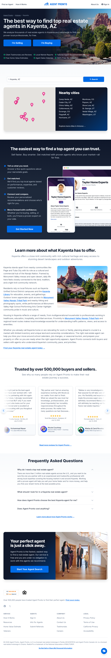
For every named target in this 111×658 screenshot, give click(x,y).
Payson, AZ (87, 102)
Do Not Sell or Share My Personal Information (55, 648)
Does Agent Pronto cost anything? (33, 509)
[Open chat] (104, 651)
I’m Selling (17, 43)
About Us (95, 4)
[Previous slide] (3, 410)
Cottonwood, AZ (66, 108)
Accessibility (88, 631)
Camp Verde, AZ (65, 99)
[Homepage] (55, 4)
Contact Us (61, 622)
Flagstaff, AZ (64, 114)
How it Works (21, 4)
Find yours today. (73, 600)
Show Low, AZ (88, 105)
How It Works (9, 618)
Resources (7, 622)
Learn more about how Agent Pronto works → (55, 517)
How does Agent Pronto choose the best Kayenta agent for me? (47, 500)
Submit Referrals (37, 626)
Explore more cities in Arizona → (72, 126)
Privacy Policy (89, 618)
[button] (31, 105)
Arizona (18, 15)
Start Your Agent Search (29, 569)
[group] (55, 410)
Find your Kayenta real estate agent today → (24, 348)
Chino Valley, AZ (65, 105)
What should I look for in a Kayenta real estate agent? (42, 492)
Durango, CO (64, 111)
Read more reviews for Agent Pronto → (55, 445)
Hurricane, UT (64, 117)
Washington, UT (89, 114)
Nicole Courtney (54, 427)
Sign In (106, 4)
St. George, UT (88, 108)
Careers (60, 631)
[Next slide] (107, 410)
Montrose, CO (88, 99)
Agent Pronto (8, 15)
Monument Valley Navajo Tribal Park (82, 318)
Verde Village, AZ (89, 111)
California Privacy (90, 626)
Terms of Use (88, 622)
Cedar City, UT (65, 102)
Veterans (7, 631)
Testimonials (62, 626)
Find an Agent (7, 4)
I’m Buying (46, 43)
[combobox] (44, 79)
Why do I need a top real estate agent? (35, 469)
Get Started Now (24, 229)
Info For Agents (36, 622)
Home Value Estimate (12, 626)
